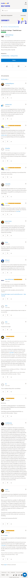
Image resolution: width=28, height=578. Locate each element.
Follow (14, 60)
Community (5, 20)
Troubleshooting (5, 55)
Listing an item (14, 55)
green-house (8, 221)
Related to (3, 53)
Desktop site (4, 572)
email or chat (4, 135)
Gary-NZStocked (9, 279)
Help (9, 572)
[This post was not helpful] (18, 66)
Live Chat (18, 211)
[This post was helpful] (7, 66)
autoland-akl (8, 104)
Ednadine (7, 148)
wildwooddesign (9, 35)
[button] (25, 3)
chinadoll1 (7, 184)
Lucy (6, 125)
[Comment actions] (26, 83)
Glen (6, 305)
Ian (6, 383)
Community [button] (23, 15)
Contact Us (13, 572)
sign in (5, 564)
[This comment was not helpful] (7, 98)
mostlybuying (8, 423)
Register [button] (3, 574)
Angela (5, 535)
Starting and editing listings (13, 26)
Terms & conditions (20, 572)
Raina (6, 242)
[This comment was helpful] (3, 98)
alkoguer (7, 260)
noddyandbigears (9, 83)
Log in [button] (7, 574)
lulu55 (6, 489)
